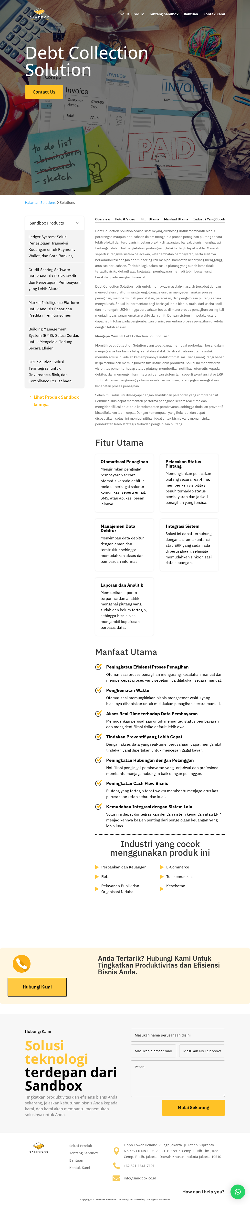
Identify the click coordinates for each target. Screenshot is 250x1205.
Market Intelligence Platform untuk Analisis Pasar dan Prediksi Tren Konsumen (54, 309)
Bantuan (191, 14)
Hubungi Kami (37, 987)
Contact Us (44, 92)
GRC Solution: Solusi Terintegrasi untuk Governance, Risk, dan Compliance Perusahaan (50, 371)
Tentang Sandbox (163, 14)
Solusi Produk (132, 14)
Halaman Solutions (40, 202)
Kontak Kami (214, 14)
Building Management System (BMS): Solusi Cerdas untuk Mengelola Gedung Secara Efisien (54, 338)
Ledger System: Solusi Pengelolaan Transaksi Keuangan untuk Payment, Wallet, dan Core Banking (52, 246)
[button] (237, 1192)
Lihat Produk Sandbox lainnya (56, 400)
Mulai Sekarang (193, 1107)
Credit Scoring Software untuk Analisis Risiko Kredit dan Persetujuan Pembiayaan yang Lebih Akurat (55, 279)
